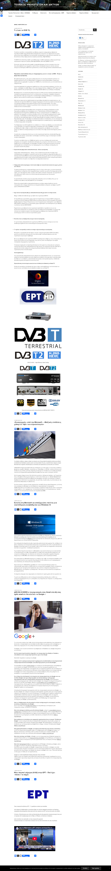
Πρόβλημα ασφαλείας (83, 129)
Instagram (80, 91)
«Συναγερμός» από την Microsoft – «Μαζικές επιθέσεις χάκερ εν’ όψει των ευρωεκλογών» (37, 423)
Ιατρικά (10, 16)
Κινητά (79, 122)
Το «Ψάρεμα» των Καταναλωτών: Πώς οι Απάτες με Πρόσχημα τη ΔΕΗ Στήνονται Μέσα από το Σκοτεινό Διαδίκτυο (87, 62)
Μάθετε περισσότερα (19, 725)
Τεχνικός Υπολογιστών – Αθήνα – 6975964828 (19, 13)
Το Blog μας (35, 13)
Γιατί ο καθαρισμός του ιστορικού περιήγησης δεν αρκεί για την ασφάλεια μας (85, 53)
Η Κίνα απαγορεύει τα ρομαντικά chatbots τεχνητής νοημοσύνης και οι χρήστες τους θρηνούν (86, 47)
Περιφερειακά (95, 13)
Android (79, 76)
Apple (79, 79)
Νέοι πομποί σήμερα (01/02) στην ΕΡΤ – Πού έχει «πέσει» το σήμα (34, 773)
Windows (80, 105)
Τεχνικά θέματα (82, 134)
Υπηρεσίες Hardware (71, 13)
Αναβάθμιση (81, 115)
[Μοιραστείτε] (1, 15)
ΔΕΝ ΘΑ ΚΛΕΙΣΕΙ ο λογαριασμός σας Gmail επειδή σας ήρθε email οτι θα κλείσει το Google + (37, 593)
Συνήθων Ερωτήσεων (31, 705)
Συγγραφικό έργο (19, 16)
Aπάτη (79, 84)
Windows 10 (30, 538)
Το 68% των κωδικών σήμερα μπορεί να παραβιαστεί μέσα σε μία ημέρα (87, 66)
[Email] (1, 13)
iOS (79, 96)
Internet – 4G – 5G (82, 93)
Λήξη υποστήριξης (82, 127)
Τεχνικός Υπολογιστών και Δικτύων (36, 4)
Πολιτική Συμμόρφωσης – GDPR (56, 13)
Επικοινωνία (43, 13)
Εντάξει (85, 868)
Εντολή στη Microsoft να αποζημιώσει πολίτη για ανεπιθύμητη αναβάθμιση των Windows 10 (35, 503)
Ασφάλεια (80, 117)
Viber (79, 103)
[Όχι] (109, 868)
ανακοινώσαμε (30, 665)
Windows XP (80, 112)
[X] (1, 10)
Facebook (80, 86)
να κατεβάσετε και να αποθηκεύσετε (46, 682)
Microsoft (80, 98)
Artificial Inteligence (82, 81)
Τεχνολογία (81, 136)
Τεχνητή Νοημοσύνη (82, 132)
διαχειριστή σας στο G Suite (37, 738)
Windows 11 (80, 110)
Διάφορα (80, 120)
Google (79, 88)
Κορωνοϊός (80, 124)
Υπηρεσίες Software (83, 13)
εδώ (18, 745)
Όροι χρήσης (95, 868)
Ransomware (81, 100)
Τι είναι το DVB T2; (22, 30)
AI (78, 74)
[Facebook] (1, 8)
